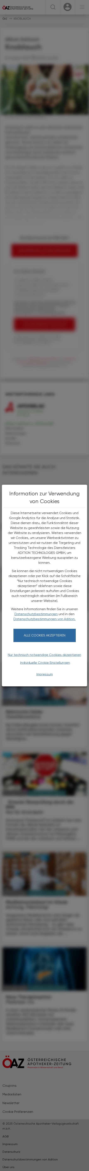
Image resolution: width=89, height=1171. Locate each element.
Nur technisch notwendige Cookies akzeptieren (44, 655)
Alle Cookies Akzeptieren (44, 635)
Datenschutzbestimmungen (36, 614)
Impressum (44, 674)
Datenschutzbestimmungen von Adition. (44, 619)
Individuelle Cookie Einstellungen (45, 663)
